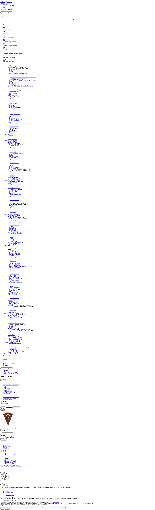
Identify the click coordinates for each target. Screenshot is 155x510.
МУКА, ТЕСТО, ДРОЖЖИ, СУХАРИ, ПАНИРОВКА (19, 305)
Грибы (11, 269)
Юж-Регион (12, 320)
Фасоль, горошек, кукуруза (15, 276)
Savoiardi (12, 84)
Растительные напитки (15, 340)
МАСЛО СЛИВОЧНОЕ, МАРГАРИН (15, 242)
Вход (1, 3)
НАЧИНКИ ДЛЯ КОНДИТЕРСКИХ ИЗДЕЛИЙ (18, 73)
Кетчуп (11, 256)
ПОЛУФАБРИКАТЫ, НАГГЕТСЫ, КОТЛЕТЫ (17, 203)
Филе (11, 207)
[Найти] (13, 12)
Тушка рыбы (12, 147)
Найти (2, 380)
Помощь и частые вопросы (10, 461)
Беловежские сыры (14, 231)
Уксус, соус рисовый (14, 303)
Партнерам (5, 447)
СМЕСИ (9, 104)
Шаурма (12, 213)
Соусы (11, 286)
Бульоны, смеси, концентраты (16, 287)
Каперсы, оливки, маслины (15, 277)
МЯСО (9, 183)
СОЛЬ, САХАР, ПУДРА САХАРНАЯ (15, 294)
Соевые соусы (13, 252)
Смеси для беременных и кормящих (17, 107)
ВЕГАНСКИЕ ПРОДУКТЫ (13, 336)
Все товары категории (12, 66)
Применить (3, 407)
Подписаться (3, 439)
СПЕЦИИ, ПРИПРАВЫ (13, 288)
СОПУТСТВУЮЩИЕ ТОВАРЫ (12, 353)
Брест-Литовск (13, 230)
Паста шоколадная (14, 72)
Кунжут (11, 291)
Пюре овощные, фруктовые (16, 119)
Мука (11, 311)
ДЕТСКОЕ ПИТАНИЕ (10, 101)
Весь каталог (8, 453)
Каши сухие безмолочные (15, 115)
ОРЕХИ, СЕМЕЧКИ (12, 312)
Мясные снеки (13, 195)
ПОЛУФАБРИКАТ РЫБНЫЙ (14, 178)
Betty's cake (12, 98)
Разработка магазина (4, 500)
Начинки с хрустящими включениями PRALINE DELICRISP (22, 80)
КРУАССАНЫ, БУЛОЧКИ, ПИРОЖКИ (16, 351)
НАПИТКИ (10, 129)
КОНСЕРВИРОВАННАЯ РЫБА (14, 160)
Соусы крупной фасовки (15, 258)
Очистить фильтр (9, 407)
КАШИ (9, 110)
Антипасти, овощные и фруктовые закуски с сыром (21, 281)
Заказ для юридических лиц (6, 2)
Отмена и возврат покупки (10, 460)
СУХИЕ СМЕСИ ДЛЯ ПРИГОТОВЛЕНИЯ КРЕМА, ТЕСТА (20, 86)
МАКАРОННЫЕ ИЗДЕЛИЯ (14, 293)
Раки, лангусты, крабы (15, 159)
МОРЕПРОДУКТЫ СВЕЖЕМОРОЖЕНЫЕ (17, 150)
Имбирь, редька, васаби (15, 265)
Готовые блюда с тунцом (15, 168)
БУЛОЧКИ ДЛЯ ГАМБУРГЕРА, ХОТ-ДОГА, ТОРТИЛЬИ (20, 345)
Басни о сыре (13, 229)
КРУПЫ (9, 295)
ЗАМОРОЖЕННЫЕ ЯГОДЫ (14, 316)
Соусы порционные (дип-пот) (16, 259)
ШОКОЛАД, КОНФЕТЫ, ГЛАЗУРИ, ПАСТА (17, 67)
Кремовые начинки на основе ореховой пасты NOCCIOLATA (23, 77)
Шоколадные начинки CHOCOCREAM (18, 78)
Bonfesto (12, 227)
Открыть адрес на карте (8, 492)
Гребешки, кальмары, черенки (16, 153)
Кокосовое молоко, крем (15, 267)
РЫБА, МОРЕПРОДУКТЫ (11, 140)
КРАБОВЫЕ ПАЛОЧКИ (13, 177)
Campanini (12, 299)
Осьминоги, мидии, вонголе (16, 157)
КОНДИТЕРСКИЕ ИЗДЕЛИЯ (11, 63)
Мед (11, 94)
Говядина (12, 187)
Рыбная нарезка (13, 173)
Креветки (12, 155)
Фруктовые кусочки (14, 128)
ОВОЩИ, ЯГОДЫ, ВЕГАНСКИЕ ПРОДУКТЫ (15, 313)
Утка (11, 201)
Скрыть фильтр (16, 407)
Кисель (11, 133)
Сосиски (12, 192)
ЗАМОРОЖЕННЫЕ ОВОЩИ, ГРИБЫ (16, 323)
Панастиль (12, 319)
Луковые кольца (13, 332)
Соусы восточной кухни (15, 253)
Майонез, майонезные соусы (16, 257)
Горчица (12, 255)
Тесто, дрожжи (13, 310)
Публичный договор (9, 463)
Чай (11, 132)
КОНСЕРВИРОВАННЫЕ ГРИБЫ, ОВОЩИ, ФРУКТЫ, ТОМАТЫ (22, 271)
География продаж (7, 446)
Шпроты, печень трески (15, 167)
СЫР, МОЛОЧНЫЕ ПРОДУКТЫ (12, 214)
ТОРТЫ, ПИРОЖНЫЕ (12, 95)
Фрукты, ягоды (13, 275)
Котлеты (12, 209)
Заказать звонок (6, 491)
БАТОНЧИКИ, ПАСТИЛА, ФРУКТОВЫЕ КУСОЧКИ (19, 123)
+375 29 (4, 4)
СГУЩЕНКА (10, 87)
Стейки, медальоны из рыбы (16, 146)
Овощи (11, 326)
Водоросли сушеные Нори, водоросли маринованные (21, 266)
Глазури (11, 71)
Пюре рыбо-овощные (14, 120)
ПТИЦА (9, 197)
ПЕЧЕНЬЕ (10, 81)
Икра (11, 154)
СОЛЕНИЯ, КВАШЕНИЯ (13, 328)
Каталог (4, 371)
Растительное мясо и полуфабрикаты (17, 339)
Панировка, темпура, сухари (16, 308)
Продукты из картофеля (15, 334)
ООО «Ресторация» (10, 495)
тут (67, 507)
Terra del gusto (8, 389)
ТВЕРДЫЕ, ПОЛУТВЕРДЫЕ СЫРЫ (15, 222)
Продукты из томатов (14, 280)
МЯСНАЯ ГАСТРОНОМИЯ (14, 188)
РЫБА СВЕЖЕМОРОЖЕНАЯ (14, 143)
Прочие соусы (13, 261)
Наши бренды (8, 456)
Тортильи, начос (13, 349)
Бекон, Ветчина (13, 191)
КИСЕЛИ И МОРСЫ (12, 139)
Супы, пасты (13, 270)
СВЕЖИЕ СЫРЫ (11, 239)
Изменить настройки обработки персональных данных (11, 466)
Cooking (12, 237)
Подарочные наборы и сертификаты (10, 355)
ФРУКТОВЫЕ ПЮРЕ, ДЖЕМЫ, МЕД (16, 89)
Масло (11, 304)
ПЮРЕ (9, 116)
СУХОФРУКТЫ (11, 335)
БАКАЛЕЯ (7, 245)
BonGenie (12, 99)
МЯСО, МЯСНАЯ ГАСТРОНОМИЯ (13, 180)
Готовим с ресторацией (10, 454)
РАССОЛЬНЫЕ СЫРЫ (12, 240)
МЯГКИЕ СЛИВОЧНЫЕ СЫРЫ (14, 232)
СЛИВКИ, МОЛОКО (12, 241)
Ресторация (5, 370)
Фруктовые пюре (13, 93)
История (4, 445)
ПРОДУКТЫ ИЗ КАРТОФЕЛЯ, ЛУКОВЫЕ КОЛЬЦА (19, 329)
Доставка (5, 359)
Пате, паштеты (13, 196)
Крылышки (12, 210)
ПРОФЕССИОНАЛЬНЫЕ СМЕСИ (15, 282)
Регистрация (5, 3)
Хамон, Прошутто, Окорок (15, 194)
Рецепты (4, 360)
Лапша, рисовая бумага (15, 268)
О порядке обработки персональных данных (9, 465)
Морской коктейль (14, 156)
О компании (5, 357)
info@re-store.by (3, 1)
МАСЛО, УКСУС (11, 300)
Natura (11, 226)
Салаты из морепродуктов (15, 158)
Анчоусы (12, 164)
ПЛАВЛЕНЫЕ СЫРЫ (12, 244)
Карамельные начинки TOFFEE (16, 79)
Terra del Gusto (13, 228)
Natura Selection (13, 220)
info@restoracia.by (4, 485)
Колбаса (12, 193)
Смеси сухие (12, 108)
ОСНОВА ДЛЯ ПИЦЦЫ (13, 352)
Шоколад (12, 70)
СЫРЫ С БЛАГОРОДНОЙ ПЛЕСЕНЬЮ (16, 217)
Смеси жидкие (13, 109)
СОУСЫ (9, 249)
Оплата (4, 356)
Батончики (12, 127)
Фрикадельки (13, 212)
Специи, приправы (14, 292)
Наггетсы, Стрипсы (14, 208)
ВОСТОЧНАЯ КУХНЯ (13, 262)
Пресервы (12, 176)
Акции (4, 354)
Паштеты (12, 166)
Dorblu (11, 221)
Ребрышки (12, 206)
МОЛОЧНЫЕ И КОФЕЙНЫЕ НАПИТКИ (16, 138)
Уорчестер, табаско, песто (15, 254)
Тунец (11, 165)
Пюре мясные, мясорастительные (17, 121)
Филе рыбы (12, 148)
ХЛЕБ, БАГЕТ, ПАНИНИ (13, 350)
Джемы (11, 92)
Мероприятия (6, 448)
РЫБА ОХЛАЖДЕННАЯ (13, 179)
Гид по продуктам (9, 455)
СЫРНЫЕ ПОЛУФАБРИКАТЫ (14, 243)
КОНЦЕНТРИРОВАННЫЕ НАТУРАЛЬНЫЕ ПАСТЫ (19, 85)
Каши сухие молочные (15, 114)
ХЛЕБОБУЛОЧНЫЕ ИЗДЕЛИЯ (12, 342)
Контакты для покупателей (11, 462)
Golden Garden (13, 322)
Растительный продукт (15, 341)
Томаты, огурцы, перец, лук (16, 278)
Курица (11, 202)
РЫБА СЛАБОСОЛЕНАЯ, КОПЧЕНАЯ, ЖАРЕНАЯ (19, 169)
